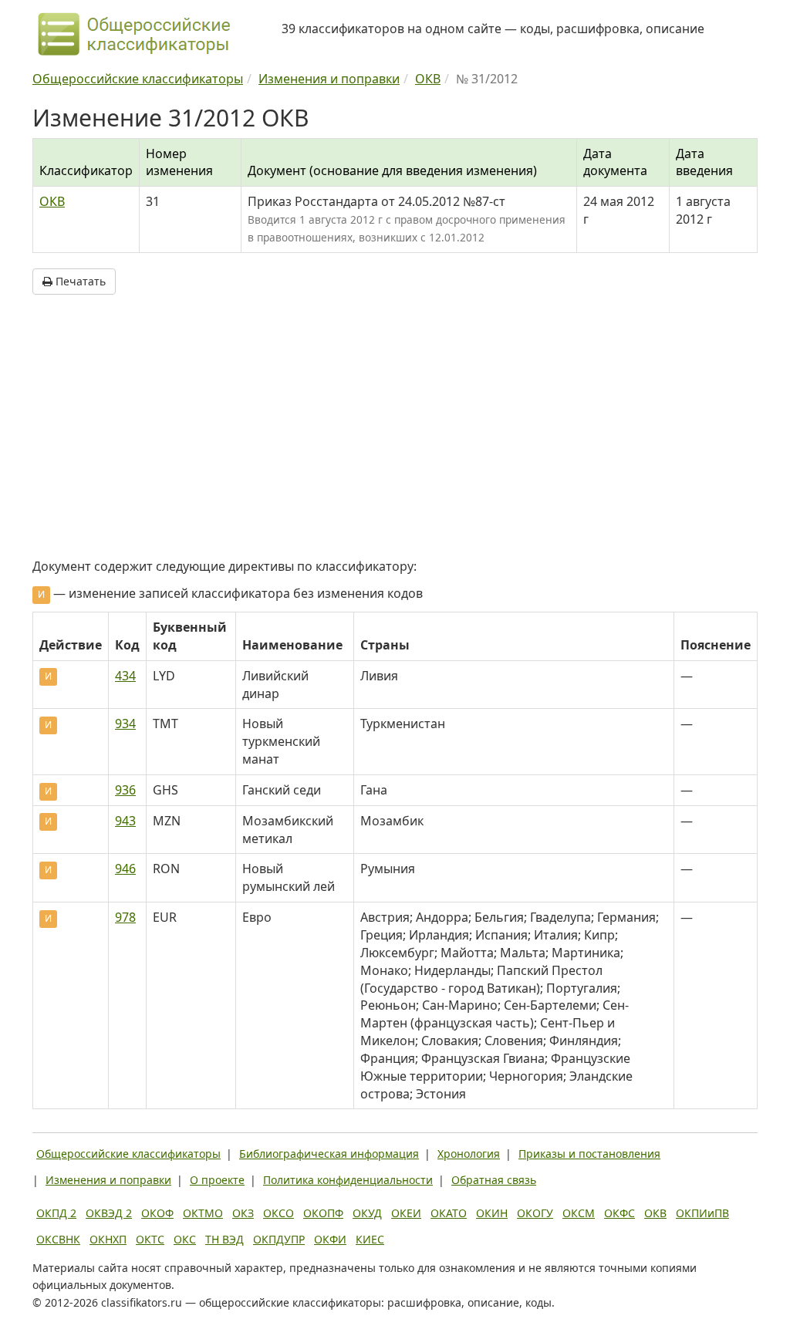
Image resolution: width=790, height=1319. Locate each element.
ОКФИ (330, 1239)
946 (125, 868)
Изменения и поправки (108, 1179)
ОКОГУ (535, 1213)
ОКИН (492, 1213)
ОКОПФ (323, 1213)
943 (125, 820)
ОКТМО (203, 1213)
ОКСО (278, 1213)
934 (125, 723)
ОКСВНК (58, 1239)
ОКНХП (108, 1239)
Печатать (79, 281)
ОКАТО (448, 1213)
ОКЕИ (406, 1213)
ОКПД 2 (56, 1213)
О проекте (217, 1179)
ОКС (185, 1239)
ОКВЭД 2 (109, 1213)
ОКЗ (243, 1213)
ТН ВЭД (224, 1239)
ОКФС (619, 1213)
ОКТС (150, 1239)
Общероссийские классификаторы (128, 1153)
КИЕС (370, 1239)
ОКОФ (157, 1213)
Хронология (468, 1153)
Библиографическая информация (329, 1153)
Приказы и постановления (589, 1153)
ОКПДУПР (279, 1239)
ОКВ (52, 201)
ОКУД (367, 1213)
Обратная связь (493, 1179)
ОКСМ (578, 1213)
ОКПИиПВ (702, 1213)
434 (125, 675)
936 (125, 789)
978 (125, 917)
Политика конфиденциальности (348, 1179)
